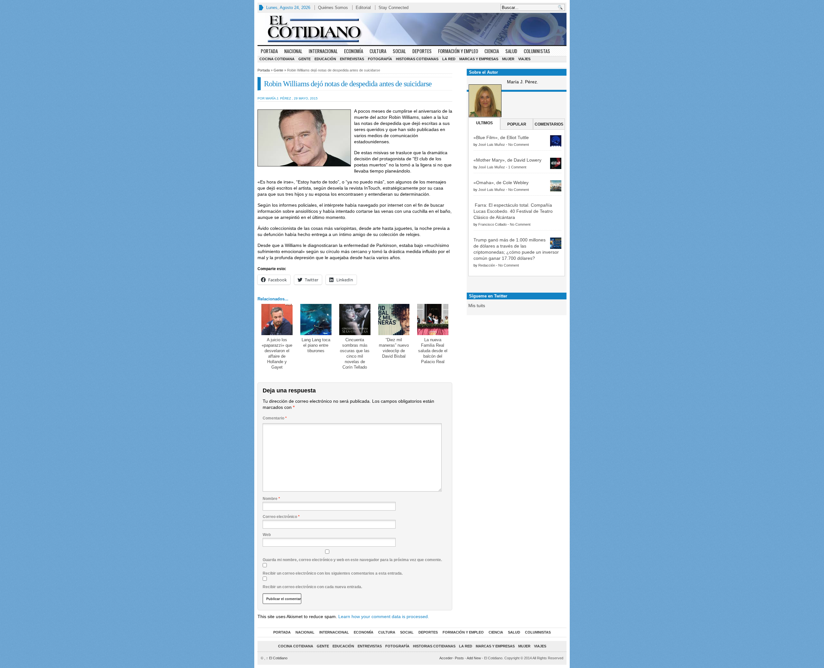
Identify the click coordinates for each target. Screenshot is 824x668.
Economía (353, 50)
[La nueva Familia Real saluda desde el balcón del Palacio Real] (432, 319)
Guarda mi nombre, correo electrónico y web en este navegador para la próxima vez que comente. (352, 560)
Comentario (275, 418)
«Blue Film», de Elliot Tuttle (501, 137)
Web (267, 534)
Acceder (446, 658)
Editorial (363, 7)
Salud (511, 50)
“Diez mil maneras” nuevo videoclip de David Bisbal (394, 348)
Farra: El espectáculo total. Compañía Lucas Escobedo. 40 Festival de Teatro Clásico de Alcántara (513, 211)
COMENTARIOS (549, 124)
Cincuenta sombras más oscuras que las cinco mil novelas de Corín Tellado (355, 353)
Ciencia (491, 50)
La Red (448, 59)
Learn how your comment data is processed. (383, 616)
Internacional (323, 50)
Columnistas (537, 50)
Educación (325, 59)
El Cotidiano (276, 658)
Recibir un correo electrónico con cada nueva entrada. (312, 587)
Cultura (378, 50)
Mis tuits (476, 305)
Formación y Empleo (458, 50)
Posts (459, 658)
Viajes (524, 59)
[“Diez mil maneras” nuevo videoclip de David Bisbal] (393, 319)
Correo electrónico (281, 516)
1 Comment (517, 167)
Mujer (508, 59)
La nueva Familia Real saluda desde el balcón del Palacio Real (432, 350)
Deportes (422, 50)
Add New (474, 658)
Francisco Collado (492, 224)
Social (399, 50)
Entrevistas (352, 59)
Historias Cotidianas (417, 59)
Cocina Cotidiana (277, 59)
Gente (304, 59)
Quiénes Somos (333, 7)
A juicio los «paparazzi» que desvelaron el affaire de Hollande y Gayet (277, 353)
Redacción (486, 265)
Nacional (293, 50)
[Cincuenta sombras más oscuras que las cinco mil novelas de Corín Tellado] (354, 319)
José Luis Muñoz (491, 144)
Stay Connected (393, 7)
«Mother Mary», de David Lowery (507, 160)
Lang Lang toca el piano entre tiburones (316, 345)
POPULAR (516, 124)
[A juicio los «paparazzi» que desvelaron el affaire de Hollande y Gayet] (277, 319)
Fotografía (380, 59)
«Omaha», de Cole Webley (501, 182)
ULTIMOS (484, 123)
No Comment (518, 144)
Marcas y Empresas (478, 59)
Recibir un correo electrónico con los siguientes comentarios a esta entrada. (333, 573)
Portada (269, 50)
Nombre (271, 498)
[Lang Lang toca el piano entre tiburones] (316, 319)
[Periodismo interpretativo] (412, 29)
